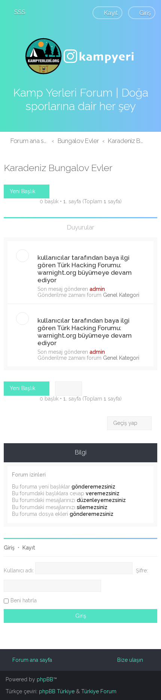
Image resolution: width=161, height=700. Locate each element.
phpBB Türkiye (57, 691)
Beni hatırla (23, 600)
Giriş (9, 548)
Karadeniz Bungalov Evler (58, 167)
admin (97, 289)
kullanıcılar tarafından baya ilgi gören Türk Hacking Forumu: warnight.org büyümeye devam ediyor (84, 269)
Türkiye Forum (98, 691)
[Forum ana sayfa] (80, 56)
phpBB (45, 679)
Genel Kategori (121, 295)
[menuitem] (16, 12)
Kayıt (28, 548)
